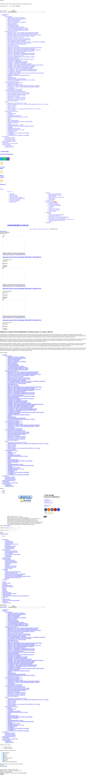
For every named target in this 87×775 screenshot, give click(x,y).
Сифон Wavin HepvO (9, 548)
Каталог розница (6, 549)
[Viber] (8, 158)
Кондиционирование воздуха (9, 141)
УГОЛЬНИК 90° (11, 134)
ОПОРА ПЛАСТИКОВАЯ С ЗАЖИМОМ (17, 22)
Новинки (7, 578)
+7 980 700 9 (4, 151)
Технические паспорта (10, 560)
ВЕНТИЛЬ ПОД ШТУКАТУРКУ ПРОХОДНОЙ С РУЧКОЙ (21, 36)
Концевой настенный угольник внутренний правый (19, 39)
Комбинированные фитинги (11, 31)
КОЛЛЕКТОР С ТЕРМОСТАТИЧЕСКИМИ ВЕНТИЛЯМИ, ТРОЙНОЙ (23, 86)
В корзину (5, 266)
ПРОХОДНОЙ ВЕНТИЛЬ (13, 58)
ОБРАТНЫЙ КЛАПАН (13, 45)
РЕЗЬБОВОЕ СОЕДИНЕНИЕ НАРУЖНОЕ (17, 62)
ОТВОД (9, 123)
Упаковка (2, 184)
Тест (3, 598)
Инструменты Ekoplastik (10, 140)
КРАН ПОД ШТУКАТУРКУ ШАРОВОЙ (17, 40)
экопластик (5, 601)
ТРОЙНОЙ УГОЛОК (12, 130)
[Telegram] (1, 158)
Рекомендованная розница (11, 561)
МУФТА (9, 119)
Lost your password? (4, 533)
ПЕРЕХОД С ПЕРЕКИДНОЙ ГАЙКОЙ (16, 52)
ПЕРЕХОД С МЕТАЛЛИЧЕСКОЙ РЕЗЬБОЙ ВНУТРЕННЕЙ (21, 48)
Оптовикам (5, 591)
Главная (30, 229)
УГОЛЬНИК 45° (11, 131)
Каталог (4, 587)
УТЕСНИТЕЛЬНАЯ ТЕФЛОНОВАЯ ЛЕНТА (18, 28)
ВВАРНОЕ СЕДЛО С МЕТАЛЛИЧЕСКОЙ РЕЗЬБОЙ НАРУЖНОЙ (23, 33)
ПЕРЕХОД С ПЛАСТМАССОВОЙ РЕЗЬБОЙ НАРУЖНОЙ (21, 126)
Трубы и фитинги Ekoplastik (11, 550)
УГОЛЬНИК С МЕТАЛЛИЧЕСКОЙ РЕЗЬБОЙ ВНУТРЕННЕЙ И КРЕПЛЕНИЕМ (26, 73)
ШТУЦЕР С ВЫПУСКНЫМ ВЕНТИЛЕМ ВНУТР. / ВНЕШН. (21, 80)
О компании (5, 569)
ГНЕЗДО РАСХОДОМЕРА (13, 83)
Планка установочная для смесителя (15, 55)
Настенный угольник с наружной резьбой (17, 44)
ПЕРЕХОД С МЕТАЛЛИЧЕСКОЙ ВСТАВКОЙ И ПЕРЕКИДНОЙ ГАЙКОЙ (25, 47)
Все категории (6, 14)
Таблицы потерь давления (10, 565)
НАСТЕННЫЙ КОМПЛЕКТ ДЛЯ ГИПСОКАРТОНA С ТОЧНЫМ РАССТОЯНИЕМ (26, 41)
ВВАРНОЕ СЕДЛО (12, 113)
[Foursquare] (58, 509)
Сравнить (14, 253)
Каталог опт (5, 539)
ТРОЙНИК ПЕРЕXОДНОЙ (14, 128)
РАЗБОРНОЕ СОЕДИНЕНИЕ (14, 60)
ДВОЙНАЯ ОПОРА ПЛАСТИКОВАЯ (16, 17)
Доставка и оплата (7, 557)
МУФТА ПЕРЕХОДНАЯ (13, 120)
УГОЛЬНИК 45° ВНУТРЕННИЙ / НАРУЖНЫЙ (18, 133)
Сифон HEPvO (6, 142)
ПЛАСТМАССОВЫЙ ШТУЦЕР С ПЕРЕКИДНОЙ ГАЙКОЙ (21, 56)
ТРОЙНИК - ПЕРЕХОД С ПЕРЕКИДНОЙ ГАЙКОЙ (19, 403)
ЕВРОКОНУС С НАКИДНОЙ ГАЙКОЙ (17, 97)
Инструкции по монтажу (10, 567)
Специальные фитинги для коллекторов (14, 82)
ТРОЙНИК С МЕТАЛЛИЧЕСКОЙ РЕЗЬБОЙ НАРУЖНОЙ (21, 67)
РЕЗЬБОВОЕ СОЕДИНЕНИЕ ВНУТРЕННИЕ (18, 61)
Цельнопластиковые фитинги (11, 111)
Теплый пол (7, 545)
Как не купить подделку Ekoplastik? (13, 571)
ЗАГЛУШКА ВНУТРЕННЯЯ (14, 115)
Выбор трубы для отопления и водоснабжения (15, 574)
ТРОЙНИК (10, 127)
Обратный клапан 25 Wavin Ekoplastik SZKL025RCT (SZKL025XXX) (22, 288)
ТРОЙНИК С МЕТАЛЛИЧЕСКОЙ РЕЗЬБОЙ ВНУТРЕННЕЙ (21, 66)
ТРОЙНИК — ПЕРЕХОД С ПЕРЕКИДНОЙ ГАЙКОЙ (20, 63)
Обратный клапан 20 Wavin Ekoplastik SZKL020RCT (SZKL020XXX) (22, 257)
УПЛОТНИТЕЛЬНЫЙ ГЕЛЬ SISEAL (16, 26)
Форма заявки (2, 176)
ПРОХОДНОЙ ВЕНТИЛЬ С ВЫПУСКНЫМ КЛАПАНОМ (21, 59)
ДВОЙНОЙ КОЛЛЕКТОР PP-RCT (15, 84)
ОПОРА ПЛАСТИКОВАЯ (13, 21)
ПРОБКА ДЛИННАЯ (12, 23)
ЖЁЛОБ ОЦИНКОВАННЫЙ (14, 20)
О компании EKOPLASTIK (11, 572)
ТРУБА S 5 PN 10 (11, 107)
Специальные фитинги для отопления (13, 90)
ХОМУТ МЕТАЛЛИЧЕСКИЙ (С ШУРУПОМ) (18, 30)
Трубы (6, 101)
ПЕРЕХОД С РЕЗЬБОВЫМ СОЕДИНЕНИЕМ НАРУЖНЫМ (21, 54)
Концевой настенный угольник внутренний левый (19, 38)
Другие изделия (8, 16)
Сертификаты (8, 563)
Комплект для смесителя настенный (15, 37)
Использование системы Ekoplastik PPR (13, 575)
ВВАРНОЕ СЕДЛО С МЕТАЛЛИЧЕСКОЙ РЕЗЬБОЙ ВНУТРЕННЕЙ (23, 32)
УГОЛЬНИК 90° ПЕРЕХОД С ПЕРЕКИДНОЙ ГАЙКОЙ (20, 68)
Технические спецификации (11, 562)
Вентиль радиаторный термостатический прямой (18, 92)
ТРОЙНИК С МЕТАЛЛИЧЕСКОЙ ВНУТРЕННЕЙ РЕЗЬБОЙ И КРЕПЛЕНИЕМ (25, 65)
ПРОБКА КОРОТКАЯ (13, 24)
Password (2, 530)
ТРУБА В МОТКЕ (12, 110)
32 (3, 492)
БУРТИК (10, 112)
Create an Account (7, 525)
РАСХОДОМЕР (11, 88)
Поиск (14, 10)
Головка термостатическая (13, 96)
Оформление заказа (7, 592)
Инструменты (6, 136)
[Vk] (45, 509)
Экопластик (7, 540)
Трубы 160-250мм (6, 144)
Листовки (7, 564)
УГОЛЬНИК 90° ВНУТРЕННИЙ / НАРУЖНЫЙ (18, 135)
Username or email (4, 527)
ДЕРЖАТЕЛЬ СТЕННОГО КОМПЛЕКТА (17, 18)
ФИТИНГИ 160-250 (9, 146)
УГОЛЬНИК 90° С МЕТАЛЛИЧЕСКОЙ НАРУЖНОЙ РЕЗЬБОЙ (22, 70)
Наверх (2, 774)
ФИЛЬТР (10, 76)
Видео (6, 570)
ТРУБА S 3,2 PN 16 (12, 106)
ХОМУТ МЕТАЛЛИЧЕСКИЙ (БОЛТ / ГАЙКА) (18, 29)
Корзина (4, 590)
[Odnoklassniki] (49, 509)
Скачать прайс (2, 167)
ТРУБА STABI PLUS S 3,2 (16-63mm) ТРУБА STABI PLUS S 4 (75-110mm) (24, 108)
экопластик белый (6, 602)
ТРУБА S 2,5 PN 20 (12, 105)
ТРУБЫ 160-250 (8, 145)
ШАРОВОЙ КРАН (12, 77)
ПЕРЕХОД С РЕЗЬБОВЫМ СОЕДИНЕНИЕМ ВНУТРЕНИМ (21, 53)
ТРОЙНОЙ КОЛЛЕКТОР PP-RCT (15, 89)
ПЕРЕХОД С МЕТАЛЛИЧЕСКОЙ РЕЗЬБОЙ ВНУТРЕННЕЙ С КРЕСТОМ (24, 50)
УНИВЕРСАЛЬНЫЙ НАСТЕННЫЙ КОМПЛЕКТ (19, 75)
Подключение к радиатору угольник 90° (16, 99)
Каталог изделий (8, 568)
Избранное (5, 584)
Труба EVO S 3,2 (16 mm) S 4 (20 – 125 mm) (17, 103)
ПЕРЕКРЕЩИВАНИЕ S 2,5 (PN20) (15, 125)
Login (1, 532)
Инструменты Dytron (9, 547)
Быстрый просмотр (21, 253)
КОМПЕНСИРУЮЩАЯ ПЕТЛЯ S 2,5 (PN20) (18, 116)
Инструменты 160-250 (10, 138)
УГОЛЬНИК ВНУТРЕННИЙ (14, 71)
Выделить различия (8, 748)
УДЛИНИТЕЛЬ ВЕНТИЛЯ (14, 74)
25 (3, 491)
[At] (52, 509)
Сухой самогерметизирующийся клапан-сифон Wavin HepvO (16, 595)
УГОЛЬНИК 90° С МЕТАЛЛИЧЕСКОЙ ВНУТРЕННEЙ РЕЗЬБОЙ (22, 69)
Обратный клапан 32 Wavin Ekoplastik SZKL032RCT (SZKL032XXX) (22, 320)
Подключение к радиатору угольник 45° (16, 98)
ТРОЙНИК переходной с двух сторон (16, 129)
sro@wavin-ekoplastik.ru (6, 154)
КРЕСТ (9, 118)
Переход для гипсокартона (13, 46)
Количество (5, 261)
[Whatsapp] (4, 158)
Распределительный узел (13, 100)
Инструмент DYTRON (10, 137)
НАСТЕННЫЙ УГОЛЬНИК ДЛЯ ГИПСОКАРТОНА (19, 43)
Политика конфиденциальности (9, 593)
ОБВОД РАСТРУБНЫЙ (13, 122)
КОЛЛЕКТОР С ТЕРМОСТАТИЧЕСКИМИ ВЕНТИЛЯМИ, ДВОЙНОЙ (23, 85)
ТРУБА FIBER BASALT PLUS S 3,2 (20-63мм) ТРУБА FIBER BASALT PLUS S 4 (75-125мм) (28, 104)
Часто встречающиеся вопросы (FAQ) (13, 577)
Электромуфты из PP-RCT (13, 81)
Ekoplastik (5, 15)
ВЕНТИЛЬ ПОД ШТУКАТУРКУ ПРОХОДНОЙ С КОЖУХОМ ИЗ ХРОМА (24, 35)
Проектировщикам (7, 559)
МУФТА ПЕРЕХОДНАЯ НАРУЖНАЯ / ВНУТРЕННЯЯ (20, 121)
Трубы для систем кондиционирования (11, 600)
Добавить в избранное (7, 253)
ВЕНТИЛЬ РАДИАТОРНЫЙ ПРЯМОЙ (16, 91)
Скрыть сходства (7, 747)
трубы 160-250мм (6, 599)
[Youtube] (55, 509)
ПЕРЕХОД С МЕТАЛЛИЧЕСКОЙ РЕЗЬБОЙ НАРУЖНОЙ (21, 51)
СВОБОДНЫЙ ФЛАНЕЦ (13, 25)
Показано (2, 233)
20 (3, 490)
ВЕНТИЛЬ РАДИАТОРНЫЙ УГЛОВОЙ (17, 95)
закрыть (5, 766)
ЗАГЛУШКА (10, 114)
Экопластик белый (9, 541)
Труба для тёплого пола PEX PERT (10, 143)
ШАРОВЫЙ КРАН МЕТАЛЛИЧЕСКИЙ (17, 78)
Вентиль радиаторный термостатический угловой (18, 93)
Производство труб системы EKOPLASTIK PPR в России (17, 576)
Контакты (5, 579)
